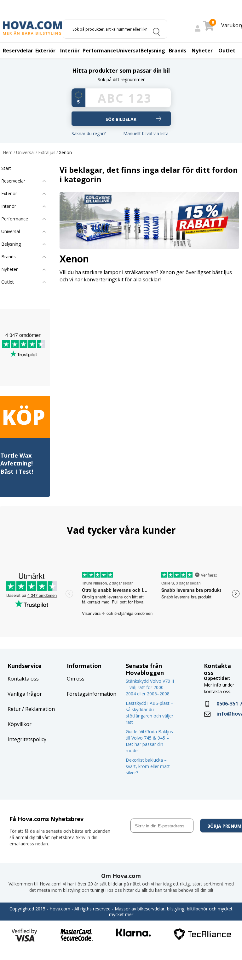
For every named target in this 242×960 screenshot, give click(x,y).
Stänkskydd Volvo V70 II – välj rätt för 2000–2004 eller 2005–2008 (150, 687)
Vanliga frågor (25, 693)
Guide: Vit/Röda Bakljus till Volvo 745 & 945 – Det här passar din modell (149, 741)
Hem (8, 152)
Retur (14, 708)
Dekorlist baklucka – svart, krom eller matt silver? (148, 766)
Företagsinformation (91, 693)
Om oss (75, 678)
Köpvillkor (20, 724)
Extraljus (46, 152)
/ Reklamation (38, 708)
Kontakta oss (23, 678)
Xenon (65, 152)
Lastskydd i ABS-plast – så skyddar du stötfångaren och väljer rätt (149, 712)
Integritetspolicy (27, 739)
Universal (25, 152)
